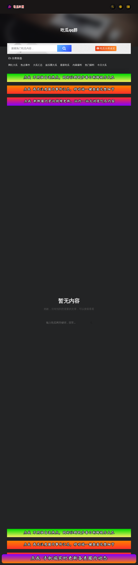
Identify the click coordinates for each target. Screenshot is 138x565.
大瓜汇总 (37, 65)
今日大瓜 (102, 65)
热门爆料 (89, 65)
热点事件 (25, 65)
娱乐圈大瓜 (51, 65)
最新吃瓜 (65, 65)
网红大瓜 (13, 65)
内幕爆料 (77, 65)
